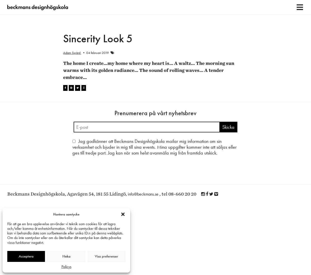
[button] (123, 214)
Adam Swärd (72, 53)
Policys (66, 266)
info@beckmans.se (143, 194)
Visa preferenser (106, 256)
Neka (66, 256)
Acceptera (26, 256)
